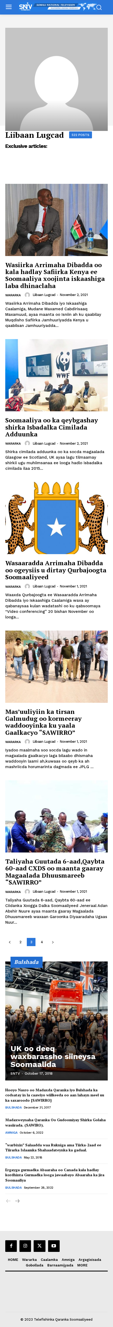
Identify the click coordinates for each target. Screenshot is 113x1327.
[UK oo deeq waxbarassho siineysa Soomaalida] (56, 1020)
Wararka (13, 295)
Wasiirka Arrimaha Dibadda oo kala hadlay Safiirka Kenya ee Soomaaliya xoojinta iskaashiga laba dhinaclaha (55, 275)
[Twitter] (39, 1246)
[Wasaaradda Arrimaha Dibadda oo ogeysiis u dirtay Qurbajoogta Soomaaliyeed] (56, 518)
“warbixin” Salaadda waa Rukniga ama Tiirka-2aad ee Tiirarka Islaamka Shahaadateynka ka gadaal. (53, 1147)
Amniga (11, 1132)
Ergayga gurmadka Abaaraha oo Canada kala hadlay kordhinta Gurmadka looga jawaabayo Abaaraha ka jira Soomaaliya (54, 1175)
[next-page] (52, 942)
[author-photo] (28, 295)
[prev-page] (9, 942)
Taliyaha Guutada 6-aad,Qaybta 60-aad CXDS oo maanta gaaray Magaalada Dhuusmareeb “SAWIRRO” (55, 871)
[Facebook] (11, 1246)
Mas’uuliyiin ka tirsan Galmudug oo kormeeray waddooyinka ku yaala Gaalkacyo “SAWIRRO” (43, 722)
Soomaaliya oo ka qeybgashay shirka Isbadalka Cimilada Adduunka (51, 427)
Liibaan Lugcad (44, 295)
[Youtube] (54, 1246)
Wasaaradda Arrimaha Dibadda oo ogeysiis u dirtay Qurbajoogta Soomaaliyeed (55, 570)
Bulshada (13, 1107)
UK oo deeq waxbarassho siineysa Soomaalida (53, 1056)
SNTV (15, 1073)
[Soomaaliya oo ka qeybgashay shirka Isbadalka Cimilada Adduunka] (56, 375)
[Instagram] (25, 1246)
